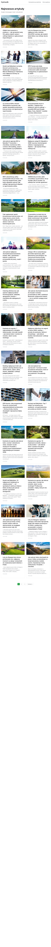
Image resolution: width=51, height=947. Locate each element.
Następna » (30, 584)
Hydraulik (4, 2)
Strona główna (46, 2)
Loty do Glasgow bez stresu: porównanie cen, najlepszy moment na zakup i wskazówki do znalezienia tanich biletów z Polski (12, 560)
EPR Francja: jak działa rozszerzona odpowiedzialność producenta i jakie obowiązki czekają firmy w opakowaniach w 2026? (38, 69)
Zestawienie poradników (35, 2)
